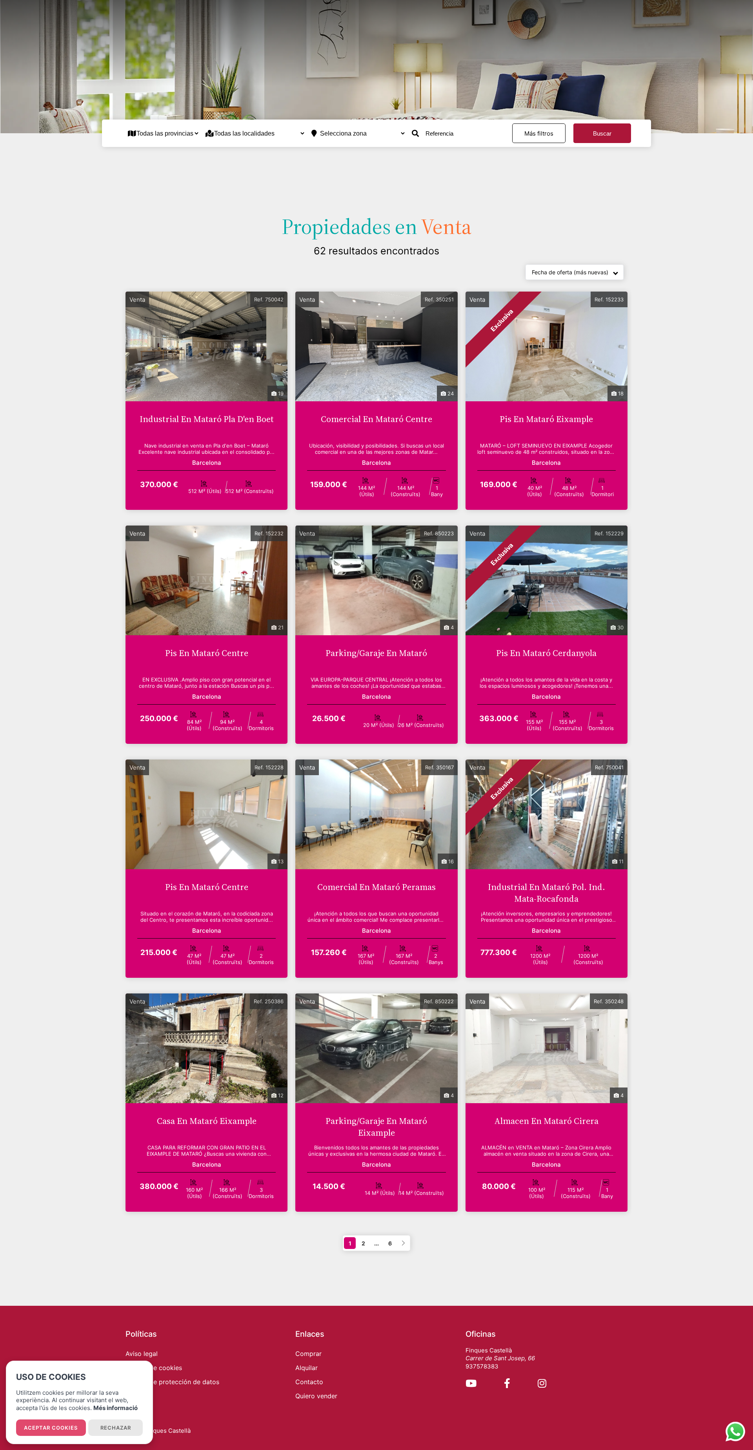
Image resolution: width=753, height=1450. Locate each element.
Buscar (602, 133)
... (376, 1243)
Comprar (308, 1354)
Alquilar (306, 1368)
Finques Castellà (167, 1430)
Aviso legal (142, 1354)
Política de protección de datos (172, 1382)
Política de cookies (154, 1368)
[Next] (403, 1243)
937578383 (482, 1366)
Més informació (115, 1408)
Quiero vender (316, 1396)
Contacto (309, 1382)
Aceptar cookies (51, 1428)
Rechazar (115, 1428)
